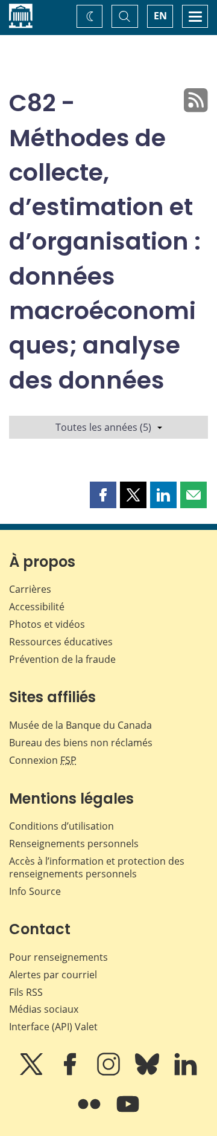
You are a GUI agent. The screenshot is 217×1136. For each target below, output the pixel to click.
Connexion (43, 760)
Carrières (30, 589)
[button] (103, 495)
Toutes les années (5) (103, 427)
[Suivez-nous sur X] (32, 1072)
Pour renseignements (58, 957)
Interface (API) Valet (53, 1026)
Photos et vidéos (47, 624)
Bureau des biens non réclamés (81, 742)
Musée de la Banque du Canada (80, 725)
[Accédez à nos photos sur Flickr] (90, 1112)
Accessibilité (36, 606)
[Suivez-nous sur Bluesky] (148, 1072)
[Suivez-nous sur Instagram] (109, 1072)
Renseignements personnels (74, 843)
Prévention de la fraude (62, 659)
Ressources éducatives (61, 641)
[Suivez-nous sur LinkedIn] (186, 1072)
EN (160, 15)
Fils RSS (26, 992)
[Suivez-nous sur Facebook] (71, 1072)
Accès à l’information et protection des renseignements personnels (96, 867)
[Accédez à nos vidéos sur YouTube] (128, 1112)
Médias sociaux (43, 1009)
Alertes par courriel (53, 974)
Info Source (35, 891)
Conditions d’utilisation (61, 826)
